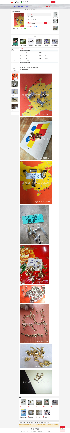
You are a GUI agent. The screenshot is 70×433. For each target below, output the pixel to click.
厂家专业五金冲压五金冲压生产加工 (57, 24)
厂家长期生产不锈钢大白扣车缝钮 (47, 45)
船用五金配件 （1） (13, 52)
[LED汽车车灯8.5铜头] (15, 76)
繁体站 (45, 431)
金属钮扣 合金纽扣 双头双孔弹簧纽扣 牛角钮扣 (56, 45)
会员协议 (39, 431)
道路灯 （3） (12, 50)
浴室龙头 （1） (13, 51)
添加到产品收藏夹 (14, 113)
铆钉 (29, 9)
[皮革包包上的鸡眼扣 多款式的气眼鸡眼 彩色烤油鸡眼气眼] (55, 28)
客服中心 (28, 431)
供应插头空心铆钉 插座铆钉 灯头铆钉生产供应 (40, 45)
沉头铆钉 (48, 422)
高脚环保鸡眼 (13, 95)
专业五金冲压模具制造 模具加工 (15, 45)
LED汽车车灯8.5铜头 (14, 80)
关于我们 (21, 431)
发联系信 (30, 26)
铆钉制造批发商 (37, 428)
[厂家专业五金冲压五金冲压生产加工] (55, 21)
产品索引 (13, 112)
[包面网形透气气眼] (15, 106)
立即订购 (39, 26)
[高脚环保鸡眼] (15, 91)
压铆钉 (37, 422)
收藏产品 (14, 28)
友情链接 (49, 431)
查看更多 (15, 60)
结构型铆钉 (25, 422)
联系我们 (24, 431)
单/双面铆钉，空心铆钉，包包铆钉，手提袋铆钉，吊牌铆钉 (26, 45)
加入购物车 (35, 26)
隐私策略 (35, 431)
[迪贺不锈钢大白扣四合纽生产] (55, 14)
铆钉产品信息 (32, 428)
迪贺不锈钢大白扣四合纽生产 (56, 17)
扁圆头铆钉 (45, 422)
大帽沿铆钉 (32, 422)
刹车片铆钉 (28, 422)
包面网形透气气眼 (13, 110)
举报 (17, 28)
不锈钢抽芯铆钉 (22, 422)
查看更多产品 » (57, 419)
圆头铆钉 (40, 422)
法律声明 (42, 431)
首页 (25, 9)
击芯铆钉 (35, 422)
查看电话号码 (62, 430)
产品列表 (28, 9)
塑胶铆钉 (42, 422)
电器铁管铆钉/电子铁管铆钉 (36, 429)
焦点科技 (36, 432)
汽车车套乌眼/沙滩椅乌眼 (30, 45)
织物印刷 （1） (13, 49)
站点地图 (31, 431)
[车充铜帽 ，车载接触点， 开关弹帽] (15, 84)
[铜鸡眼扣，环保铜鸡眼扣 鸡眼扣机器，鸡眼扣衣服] (15, 99)
